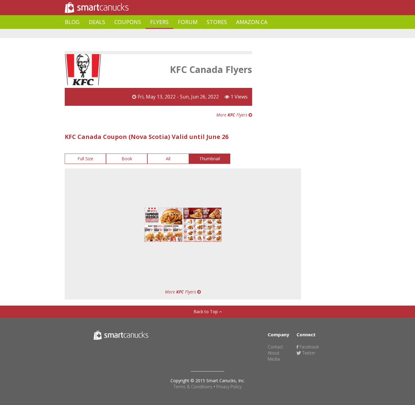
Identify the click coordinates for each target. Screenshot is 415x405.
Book (127, 158)
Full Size (85, 158)
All (168, 158)
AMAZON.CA (251, 22)
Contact (275, 347)
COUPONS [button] (127, 22)
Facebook (308, 347)
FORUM (187, 22)
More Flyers (232, 115)
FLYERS (159, 22)
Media (274, 359)
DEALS (97, 22)
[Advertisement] (175, 33)
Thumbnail (209, 158)
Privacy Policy (229, 386)
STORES (217, 22)
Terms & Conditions (192, 386)
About (274, 353)
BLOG (72, 22)
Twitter (308, 353)
